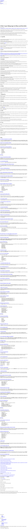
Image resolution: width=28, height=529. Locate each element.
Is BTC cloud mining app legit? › (4, 327)
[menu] (0, 2)
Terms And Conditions (4, 519)
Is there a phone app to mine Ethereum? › (5, 210)
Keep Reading (2, 374)
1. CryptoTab (1, 28)
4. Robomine (9, 28)
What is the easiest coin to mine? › (5, 387)
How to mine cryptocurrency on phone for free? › (7, 450)
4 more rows (1, 365)
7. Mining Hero (18, 28)
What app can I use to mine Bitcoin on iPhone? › (5, 142)
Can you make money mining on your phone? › (7, 336)
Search (2, 3)
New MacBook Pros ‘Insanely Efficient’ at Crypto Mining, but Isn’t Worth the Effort (9, 53)
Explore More (2, 175)
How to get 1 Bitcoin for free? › (3, 241)
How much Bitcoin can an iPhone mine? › (5, 278)
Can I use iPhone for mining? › (3, 198)
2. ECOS (4, 28)
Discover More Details (2, 146)
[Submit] (8, 476)
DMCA (2, 516)
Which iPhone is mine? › (3, 340)
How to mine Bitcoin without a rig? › (4, 266)
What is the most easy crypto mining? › (4, 179)
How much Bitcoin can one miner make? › (5, 270)
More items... (1, 154)
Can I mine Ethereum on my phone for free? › (5, 201)
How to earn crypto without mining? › (4, 253)
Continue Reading (2, 156)
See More (1, 218)
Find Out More (2, 163)
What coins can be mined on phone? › (4, 237)
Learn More (1, 370)
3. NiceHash (6, 28)
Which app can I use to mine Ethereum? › (5, 214)
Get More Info (2, 419)
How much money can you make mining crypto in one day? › (8, 233)
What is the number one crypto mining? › (5, 291)
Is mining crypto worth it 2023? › (4, 287)
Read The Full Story (2, 193)
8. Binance (21, 28)
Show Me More (2, 171)
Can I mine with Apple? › (3, 331)
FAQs (26, 28)
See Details (1, 160)
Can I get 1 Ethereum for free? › (4, 356)
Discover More (2, 359)
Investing (1, 55)
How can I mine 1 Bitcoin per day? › (4, 221)
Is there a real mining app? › (3, 396)
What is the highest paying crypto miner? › (6, 183)
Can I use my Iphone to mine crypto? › (4, 445)
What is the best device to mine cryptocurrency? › (6, 379)
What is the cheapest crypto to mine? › (5, 283)
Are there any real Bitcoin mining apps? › (5, 168)
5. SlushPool (12, 28)
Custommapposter (2, 0)
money (4, 107)
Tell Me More (2, 167)
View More (1, 409)
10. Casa (25, 28)
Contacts (3, 520)
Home (1, 3)
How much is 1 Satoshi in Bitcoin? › (4, 367)
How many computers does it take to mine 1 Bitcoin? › (6, 274)
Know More (1, 302)
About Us (3, 523)
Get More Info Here (2, 426)
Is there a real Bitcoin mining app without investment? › (6, 172)
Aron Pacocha (3, 478)
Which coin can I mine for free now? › (4, 431)
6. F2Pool (15, 28)
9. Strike (23, 28)
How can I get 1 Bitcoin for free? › (4, 400)
